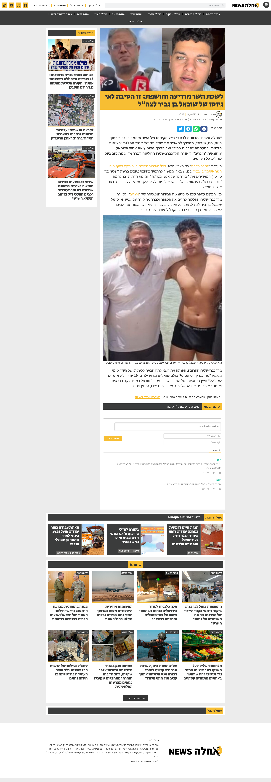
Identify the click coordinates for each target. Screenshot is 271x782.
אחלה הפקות (59, 5)
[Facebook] (25, 5)
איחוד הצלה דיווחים (61, 14)
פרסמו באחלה (76, 5)
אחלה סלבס (154, 14)
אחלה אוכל (136, 14)
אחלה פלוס (83, 14)
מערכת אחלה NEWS (147, 397)
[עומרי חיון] (246, 5)
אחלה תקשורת (193, 14)
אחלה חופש (100, 14)
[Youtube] (11, 5)
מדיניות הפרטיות (41, 5)
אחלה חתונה (118, 14)
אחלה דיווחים (135, 21)
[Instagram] (18, 5)
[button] (203, 129)
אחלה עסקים (94, 5)
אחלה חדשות (213, 14)
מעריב (134, 194)
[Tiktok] (4, 5)
